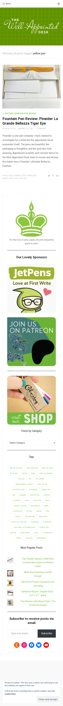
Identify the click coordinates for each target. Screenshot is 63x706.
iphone (47, 495)
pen (47, 511)
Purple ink (44, 527)
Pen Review (30, 516)
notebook (17, 511)
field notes (42, 484)
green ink (46, 490)
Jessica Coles (9, 129)
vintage (29, 538)
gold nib (8, 175)
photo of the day (19, 522)
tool (36, 533)
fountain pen (18, 490)
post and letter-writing (24, 527)
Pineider (32, 175)
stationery (25, 533)
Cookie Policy (10, 694)
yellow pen (21, 178)
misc (48, 500)
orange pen (20, 175)
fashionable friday (24, 484)
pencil (18, 516)
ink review (34, 495)
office (29, 511)
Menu (8, 4)
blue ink (14, 473)
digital (21, 479)
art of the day (16, 468)
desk (33, 473)
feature (9, 113)
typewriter (47, 533)
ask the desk (47, 468)
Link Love (37, 500)
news (46, 506)
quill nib (8, 178)
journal (17, 500)
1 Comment (41, 129)
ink (14, 495)
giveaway (33, 490)
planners (47, 522)
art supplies (32, 468)
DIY (30, 479)
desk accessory (46, 473)
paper (39, 511)
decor (24, 473)
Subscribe (46, 633)
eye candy (40, 479)
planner (35, 522)
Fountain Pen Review (25, 113)
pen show (43, 516)
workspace (41, 538)
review (13, 533)
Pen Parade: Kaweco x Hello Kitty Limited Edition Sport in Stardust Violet (38, 563)
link (27, 500)
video (18, 538)
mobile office (20, 506)
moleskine (35, 506)
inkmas (23, 495)
